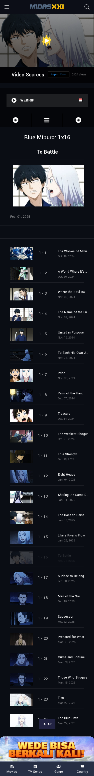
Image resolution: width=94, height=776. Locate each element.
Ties (61, 698)
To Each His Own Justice (73, 353)
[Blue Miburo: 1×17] (78, 120)
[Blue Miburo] (47, 120)
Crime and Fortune (71, 657)
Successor (65, 616)
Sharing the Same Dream (73, 495)
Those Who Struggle (72, 677)
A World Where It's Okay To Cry (73, 271)
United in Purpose (71, 332)
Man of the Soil (69, 596)
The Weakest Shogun (73, 434)
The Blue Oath (68, 718)
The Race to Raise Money (73, 515)
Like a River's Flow (71, 535)
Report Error (59, 74)
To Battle (64, 555)
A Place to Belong (71, 576)
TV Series (35, 771)
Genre (58, 771)
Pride (61, 373)
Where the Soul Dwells (73, 292)
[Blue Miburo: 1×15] (15, 120)
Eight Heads (66, 474)
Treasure (64, 413)
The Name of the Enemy (73, 312)
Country (82, 771)
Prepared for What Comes (73, 637)
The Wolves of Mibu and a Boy (73, 251)
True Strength (67, 454)
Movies (12, 771)
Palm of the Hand (70, 393)
